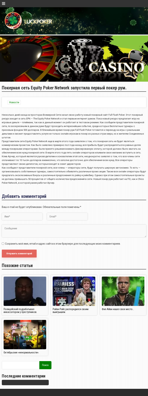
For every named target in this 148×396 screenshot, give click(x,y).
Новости (14, 102)
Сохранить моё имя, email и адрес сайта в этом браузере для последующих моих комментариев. (63, 243)
